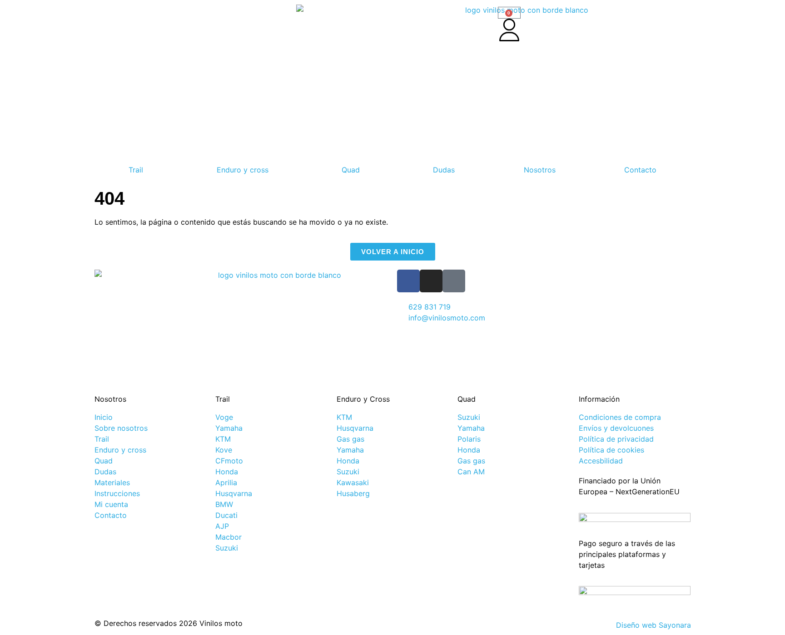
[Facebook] (408, 281)
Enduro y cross (242, 169)
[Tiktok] (453, 281)
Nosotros (540, 169)
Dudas (444, 169)
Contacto (640, 169)
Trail (136, 169)
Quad (351, 169)
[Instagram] (431, 281)
